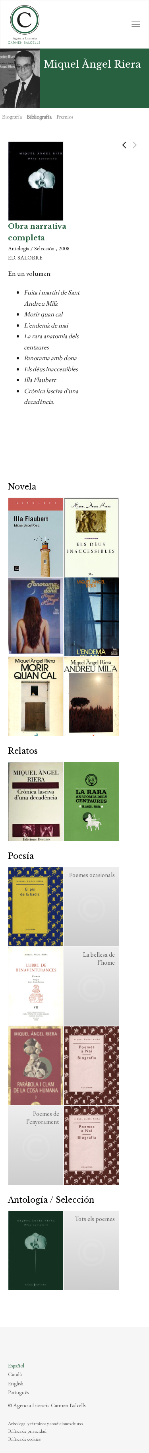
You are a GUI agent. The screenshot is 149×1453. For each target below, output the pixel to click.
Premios (64, 116)
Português (18, 1392)
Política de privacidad (27, 1431)
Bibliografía (39, 116)
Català (15, 1374)
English (15, 1383)
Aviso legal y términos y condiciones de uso (45, 1423)
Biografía (12, 116)
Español (16, 1365)
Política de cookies (24, 1439)
